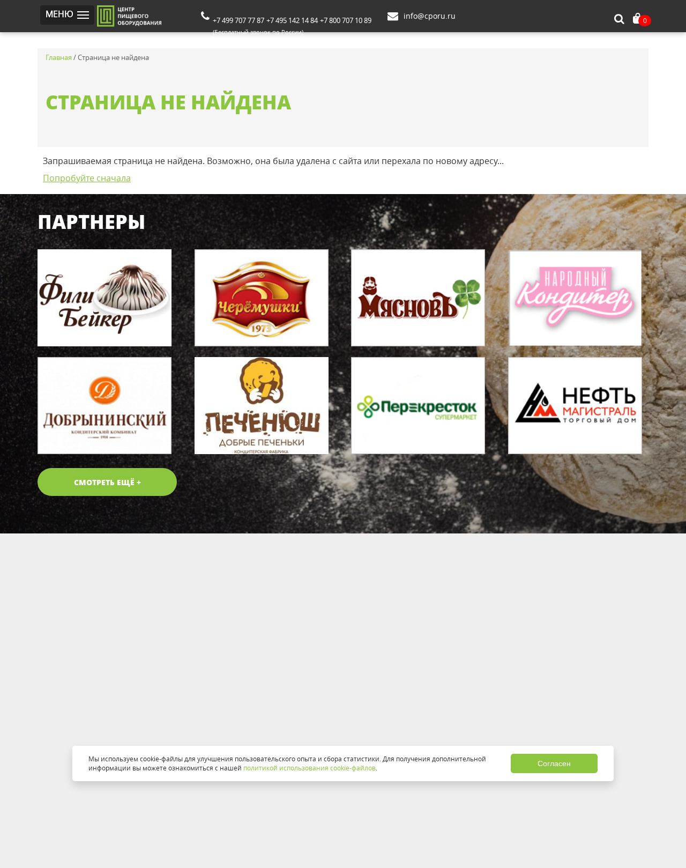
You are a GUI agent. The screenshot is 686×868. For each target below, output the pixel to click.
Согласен (554, 763)
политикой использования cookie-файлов (309, 767)
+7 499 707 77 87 (238, 20)
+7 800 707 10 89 (345, 20)
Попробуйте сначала (87, 178)
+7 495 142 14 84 (292, 20)
